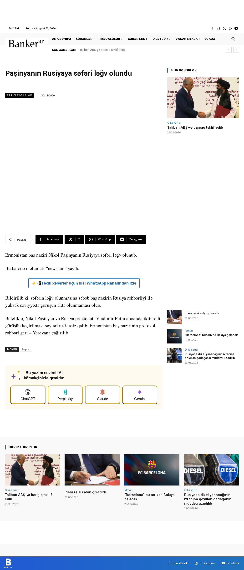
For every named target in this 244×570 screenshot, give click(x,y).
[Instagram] (218, 29)
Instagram (208, 563)
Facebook (181, 563)
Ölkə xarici (174, 122)
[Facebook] (212, 29)
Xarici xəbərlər (19, 95)
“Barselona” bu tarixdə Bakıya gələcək (211, 335)
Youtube (233, 563)
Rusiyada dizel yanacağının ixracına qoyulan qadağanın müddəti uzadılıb (210, 356)
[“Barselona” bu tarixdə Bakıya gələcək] (174, 336)
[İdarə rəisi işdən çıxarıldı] (174, 317)
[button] (233, 39)
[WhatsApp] (230, 29)
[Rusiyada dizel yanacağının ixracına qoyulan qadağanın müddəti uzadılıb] (174, 355)
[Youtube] (236, 29)
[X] (224, 29)
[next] (236, 50)
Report (26, 349)
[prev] (229, 50)
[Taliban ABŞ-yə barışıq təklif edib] (203, 97)
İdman (189, 330)
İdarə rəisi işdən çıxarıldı (202, 313)
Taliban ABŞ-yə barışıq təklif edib (102, 50)
